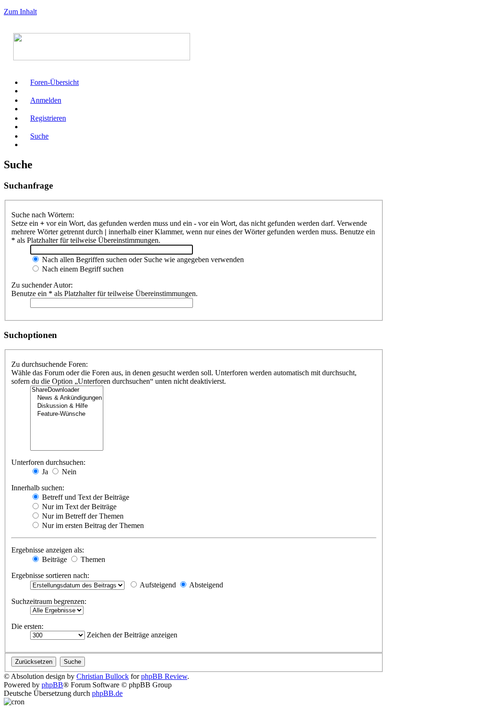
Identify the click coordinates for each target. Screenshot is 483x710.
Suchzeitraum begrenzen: (48, 601)
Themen (92, 559)
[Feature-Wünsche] (67, 414)
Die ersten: (27, 626)
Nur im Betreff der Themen (82, 516)
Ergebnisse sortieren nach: (50, 575)
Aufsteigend (157, 585)
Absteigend (205, 585)
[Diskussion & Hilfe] (67, 406)
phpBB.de (107, 693)
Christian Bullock (102, 676)
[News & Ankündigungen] (67, 398)
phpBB (52, 685)
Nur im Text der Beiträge (78, 507)
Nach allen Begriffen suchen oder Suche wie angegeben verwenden (142, 260)
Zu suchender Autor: (42, 285)
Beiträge (53, 559)
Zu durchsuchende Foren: (49, 364)
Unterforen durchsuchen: (48, 462)
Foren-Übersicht (54, 82)
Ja (44, 472)
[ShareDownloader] (67, 390)
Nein (68, 472)
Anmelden (45, 100)
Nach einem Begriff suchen (82, 269)
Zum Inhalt (20, 12)
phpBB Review (164, 676)
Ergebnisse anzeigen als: (47, 550)
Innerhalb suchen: (37, 488)
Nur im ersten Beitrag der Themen (92, 525)
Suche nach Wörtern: (42, 215)
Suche (39, 136)
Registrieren (48, 118)
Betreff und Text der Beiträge (84, 497)
